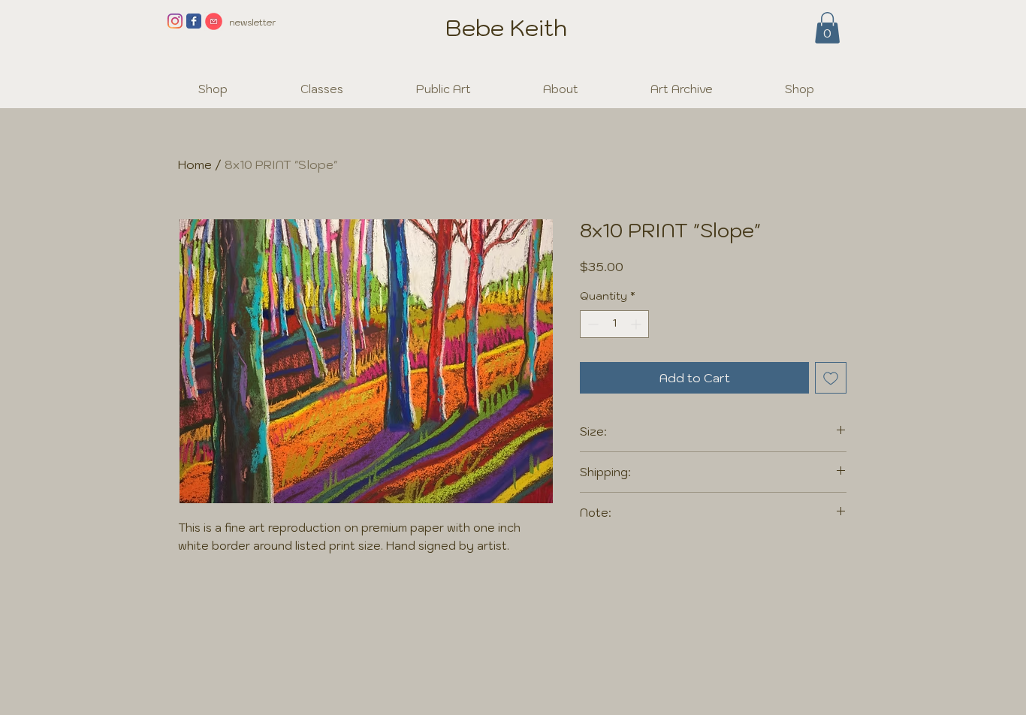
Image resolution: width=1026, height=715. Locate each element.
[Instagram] (175, 21)
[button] (827, 28)
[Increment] (637, 324)
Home (195, 164)
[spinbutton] (614, 324)
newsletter (252, 22)
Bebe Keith (506, 27)
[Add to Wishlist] (830, 378)
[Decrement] (591, 324)
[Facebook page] (193, 21)
